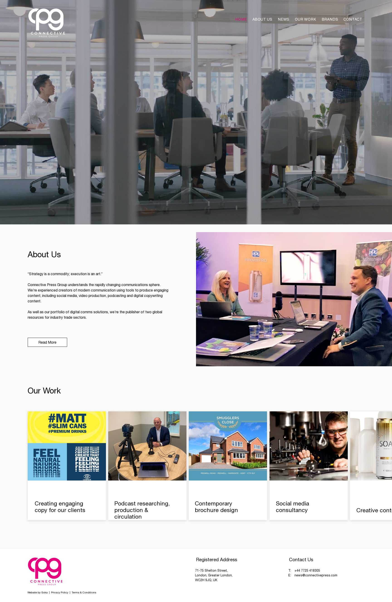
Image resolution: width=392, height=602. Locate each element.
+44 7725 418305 (307, 570)
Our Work (44, 390)
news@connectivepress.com (315, 575)
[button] (330, 19)
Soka (44, 592)
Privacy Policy (60, 592)
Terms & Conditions (84, 592)
